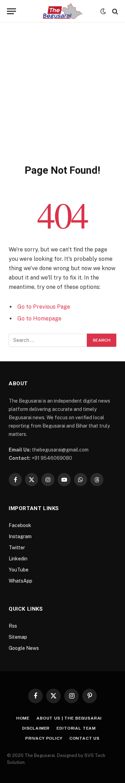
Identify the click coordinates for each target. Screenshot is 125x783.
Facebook (20, 525)
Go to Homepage (39, 318)
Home (23, 718)
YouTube (18, 570)
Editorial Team (76, 728)
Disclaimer (36, 728)
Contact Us (84, 738)
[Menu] (11, 11)
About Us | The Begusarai (69, 718)
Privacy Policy (43, 738)
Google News (24, 648)
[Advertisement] (62, 98)
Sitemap (18, 637)
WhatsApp (20, 581)
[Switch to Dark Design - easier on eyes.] (103, 11)
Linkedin (18, 558)
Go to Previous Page (43, 306)
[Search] (114, 11)
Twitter (17, 547)
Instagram (20, 536)
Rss (13, 626)
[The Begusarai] (62, 11)
